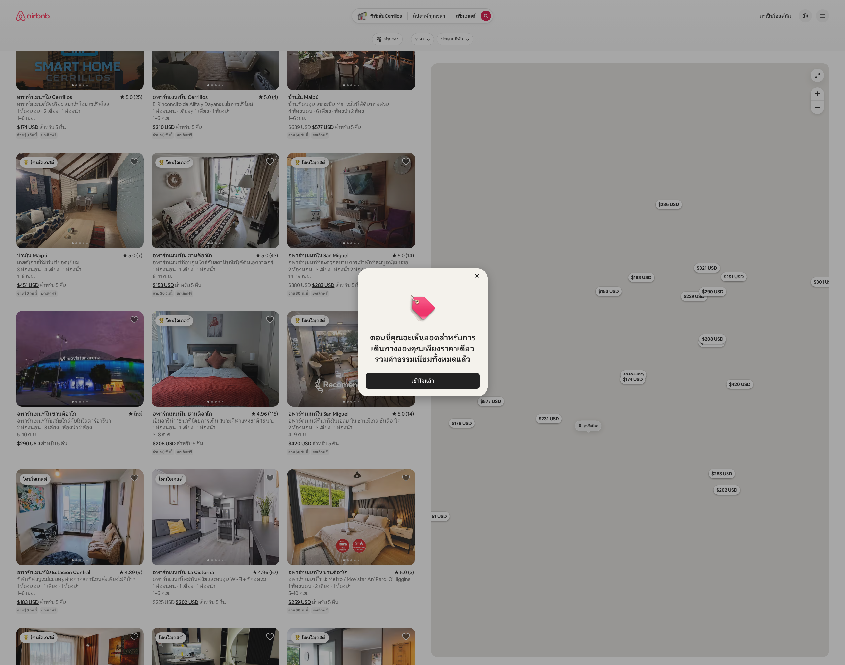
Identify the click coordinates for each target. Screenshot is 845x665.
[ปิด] (477, 275)
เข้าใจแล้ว (422, 380)
